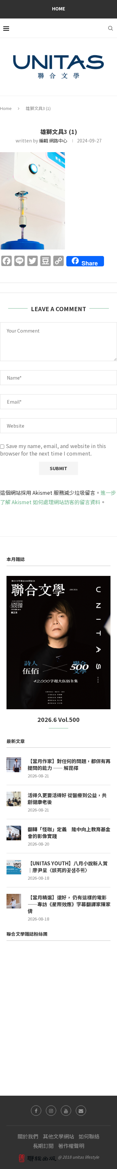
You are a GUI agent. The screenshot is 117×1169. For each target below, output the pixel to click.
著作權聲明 (71, 1146)
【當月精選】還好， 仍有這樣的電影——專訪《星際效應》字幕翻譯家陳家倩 (69, 904)
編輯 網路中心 (53, 140)
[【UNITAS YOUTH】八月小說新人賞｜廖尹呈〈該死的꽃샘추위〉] (13, 867)
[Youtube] (66, 1110)
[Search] (110, 28)
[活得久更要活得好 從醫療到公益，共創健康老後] (13, 799)
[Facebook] (36, 1110)
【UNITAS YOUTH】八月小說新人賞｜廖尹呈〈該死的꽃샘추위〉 (68, 866)
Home (58, 8)
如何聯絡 (89, 1136)
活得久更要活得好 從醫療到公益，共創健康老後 (67, 798)
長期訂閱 (43, 1146)
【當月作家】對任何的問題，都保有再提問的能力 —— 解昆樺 (69, 764)
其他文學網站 (58, 1136)
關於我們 (28, 1136)
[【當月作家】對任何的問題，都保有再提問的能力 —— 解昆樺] (13, 765)
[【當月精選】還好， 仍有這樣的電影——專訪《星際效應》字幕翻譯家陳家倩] (13, 901)
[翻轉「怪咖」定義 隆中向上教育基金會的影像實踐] (13, 833)
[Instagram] (51, 1110)
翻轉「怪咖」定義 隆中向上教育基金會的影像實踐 (69, 832)
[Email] (81, 1110)
